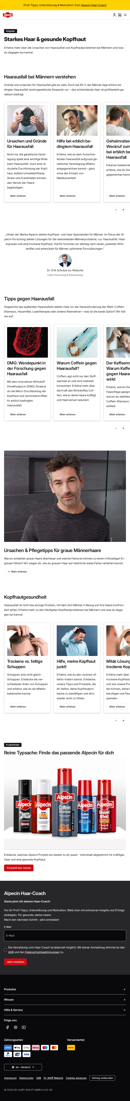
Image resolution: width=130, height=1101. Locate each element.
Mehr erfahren (18, 195)
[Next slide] (123, 209)
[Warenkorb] (120, 15)
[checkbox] (5, 949)
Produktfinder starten (19, 867)
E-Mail (7, 926)
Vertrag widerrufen (102, 1077)
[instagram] (15, 1027)
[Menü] (125, 15)
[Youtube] (23, 1027)
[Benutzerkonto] (114, 15)
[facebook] (7, 1027)
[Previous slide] (116, 209)
